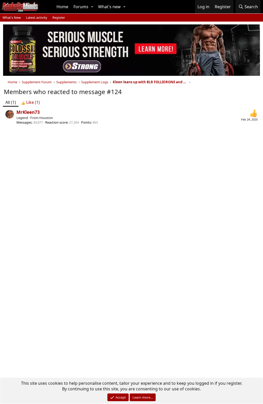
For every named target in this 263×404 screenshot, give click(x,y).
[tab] (30, 102)
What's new (109, 7)
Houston (46, 117)
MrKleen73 (28, 112)
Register (58, 17)
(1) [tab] (10, 102)
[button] (92, 6)
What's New (12, 17)
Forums (80, 7)
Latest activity (36, 17)
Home (62, 7)
